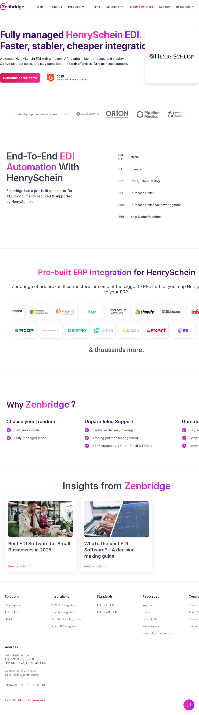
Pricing (95, 6)
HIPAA (8, 619)
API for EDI (11, 612)
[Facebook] (38, 684)
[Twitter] (32, 684)
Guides (147, 612)
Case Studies (151, 619)
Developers (12, 605)
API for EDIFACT (107, 605)
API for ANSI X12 (107, 612)
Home (40, 6)
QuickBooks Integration (66, 619)
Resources (183, 6)
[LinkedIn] (21, 684)
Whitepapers (151, 626)
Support (164, 6)
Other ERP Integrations (65, 626)
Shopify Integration (63, 612)
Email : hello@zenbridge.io (22, 674)
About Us (56, 6)
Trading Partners (141, 6)
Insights (147, 605)
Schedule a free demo (20, 78)
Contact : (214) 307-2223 (21, 670)
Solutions (112, 6)
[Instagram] (27, 684)
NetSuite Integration (63, 605)
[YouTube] (43, 684)
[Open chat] (188, 704)
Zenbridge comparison (157, 633)
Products (74, 6)
